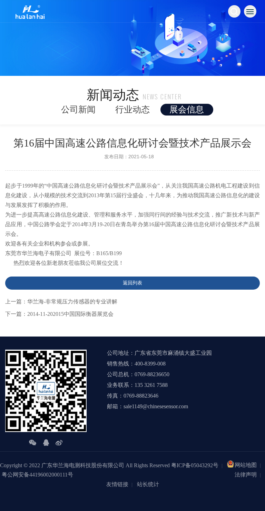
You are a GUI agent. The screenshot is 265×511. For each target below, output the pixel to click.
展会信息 (186, 109)
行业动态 (132, 109)
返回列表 (132, 282)
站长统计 (148, 484)
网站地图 (246, 465)
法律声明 (246, 475)
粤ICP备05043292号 (194, 465)
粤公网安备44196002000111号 (37, 475)
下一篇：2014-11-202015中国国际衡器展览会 (59, 314)
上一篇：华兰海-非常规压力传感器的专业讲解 (61, 301)
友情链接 (117, 484)
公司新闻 (78, 109)
